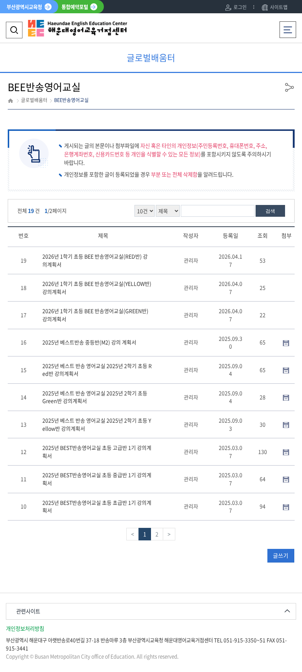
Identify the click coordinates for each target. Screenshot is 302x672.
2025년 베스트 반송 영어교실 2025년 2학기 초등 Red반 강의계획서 (97, 369)
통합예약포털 (75, 6)
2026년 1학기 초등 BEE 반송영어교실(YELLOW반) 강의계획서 (96, 287)
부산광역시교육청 (24, 6)
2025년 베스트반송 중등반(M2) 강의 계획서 (89, 342)
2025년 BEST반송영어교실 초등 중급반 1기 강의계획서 (96, 479)
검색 (270, 211)
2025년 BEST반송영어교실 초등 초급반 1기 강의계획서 (96, 506)
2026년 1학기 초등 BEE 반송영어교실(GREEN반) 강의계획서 (95, 315)
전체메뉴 (290, 25)
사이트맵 (279, 6)
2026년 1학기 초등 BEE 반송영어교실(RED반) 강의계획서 (95, 260)
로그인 (240, 6)
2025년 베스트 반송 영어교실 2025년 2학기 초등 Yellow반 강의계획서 (96, 424)
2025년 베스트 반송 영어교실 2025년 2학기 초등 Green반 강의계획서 (94, 397)
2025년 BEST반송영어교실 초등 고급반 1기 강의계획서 (96, 451)
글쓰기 (280, 555)
